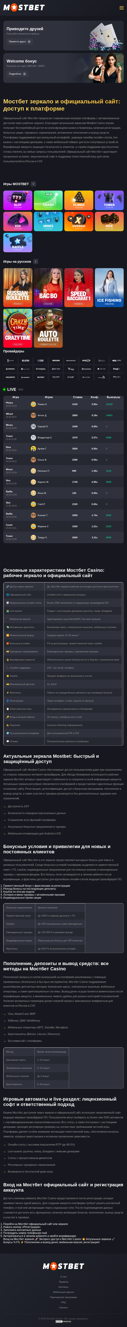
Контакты (63, 1287)
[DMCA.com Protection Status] (63, 1322)
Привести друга (17, 41)
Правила (63, 1281)
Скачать (63, 1307)
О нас (63, 1276)
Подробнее (15, 74)
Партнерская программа (63, 1297)
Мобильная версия (63, 1292)
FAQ (63, 1302)
